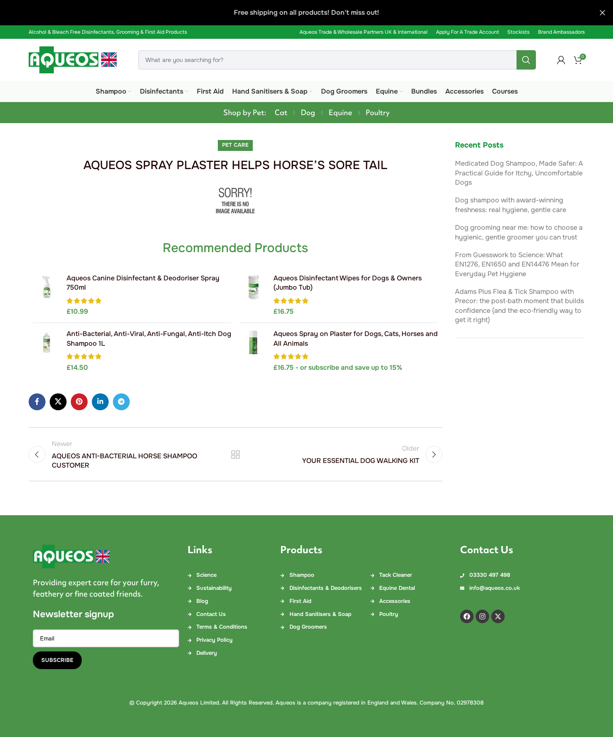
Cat (281, 112)
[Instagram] (482, 616)
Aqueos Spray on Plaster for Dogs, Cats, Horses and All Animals (355, 338)
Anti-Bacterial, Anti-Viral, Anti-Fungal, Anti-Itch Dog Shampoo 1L (149, 338)
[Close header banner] (602, 12)
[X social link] (58, 401)
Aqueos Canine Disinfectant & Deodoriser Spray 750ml (143, 283)
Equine (340, 112)
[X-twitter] (498, 616)
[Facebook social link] (37, 401)
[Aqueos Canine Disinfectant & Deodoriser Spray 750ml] (46, 295)
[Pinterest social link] (79, 401)
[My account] (561, 59)
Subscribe (57, 660)
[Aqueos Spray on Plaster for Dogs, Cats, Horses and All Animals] (253, 350)
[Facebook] (467, 616)
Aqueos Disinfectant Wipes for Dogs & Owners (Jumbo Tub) (347, 283)
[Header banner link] (306, 12)
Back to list (236, 454)
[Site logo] (73, 59)
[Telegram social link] (121, 401)
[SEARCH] (526, 60)
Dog (308, 112)
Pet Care (235, 145)
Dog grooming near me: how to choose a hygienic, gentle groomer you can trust (519, 232)
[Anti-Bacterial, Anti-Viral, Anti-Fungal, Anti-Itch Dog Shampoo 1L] (46, 350)
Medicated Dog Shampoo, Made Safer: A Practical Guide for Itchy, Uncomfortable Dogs (519, 173)
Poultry (378, 112)
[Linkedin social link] (100, 401)
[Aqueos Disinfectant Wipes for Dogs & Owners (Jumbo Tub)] (253, 295)
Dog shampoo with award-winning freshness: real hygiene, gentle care (510, 205)
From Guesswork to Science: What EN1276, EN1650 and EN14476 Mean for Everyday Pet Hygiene (517, 264)
